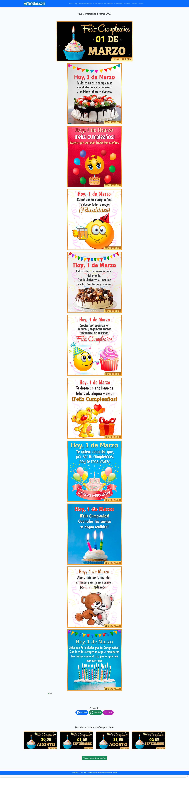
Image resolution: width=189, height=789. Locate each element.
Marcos (134, 4)
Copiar (109, 712)
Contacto (114, 772)
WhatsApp (97, 712)
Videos (141, 4)
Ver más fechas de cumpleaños (94, 758)
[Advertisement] (95, 783)
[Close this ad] (187, 776)
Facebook (83, 712)
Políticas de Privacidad (105, 772)
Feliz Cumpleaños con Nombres (80, 4)
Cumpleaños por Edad (122, 4)
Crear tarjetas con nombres (103, 4)
